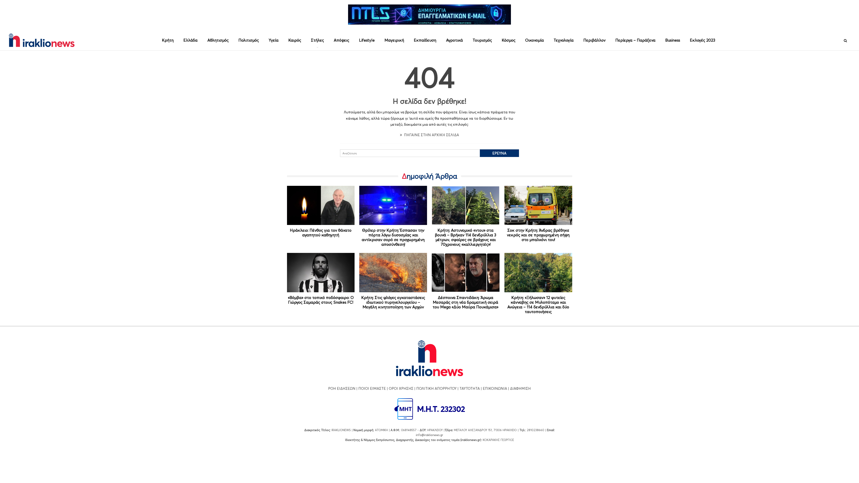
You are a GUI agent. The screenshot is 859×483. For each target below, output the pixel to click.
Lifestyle (367, 40)
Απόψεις (341, 40)
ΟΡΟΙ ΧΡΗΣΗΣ (401, 388)
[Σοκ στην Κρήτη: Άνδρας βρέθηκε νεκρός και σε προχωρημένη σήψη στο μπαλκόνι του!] (538, 205)
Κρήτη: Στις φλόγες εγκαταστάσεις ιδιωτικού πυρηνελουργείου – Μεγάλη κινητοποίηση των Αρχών (393, 302)
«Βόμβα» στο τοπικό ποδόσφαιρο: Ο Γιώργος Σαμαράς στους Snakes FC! (321, 300)
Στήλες (317, 40)
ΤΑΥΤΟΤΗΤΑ (469, 388)
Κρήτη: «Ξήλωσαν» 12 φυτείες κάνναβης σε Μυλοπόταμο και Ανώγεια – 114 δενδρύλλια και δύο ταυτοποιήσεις (538, 304)
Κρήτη (168, 40)
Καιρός (294, 40)
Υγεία (274, 40)
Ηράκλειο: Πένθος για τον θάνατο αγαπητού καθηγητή (320, 232)
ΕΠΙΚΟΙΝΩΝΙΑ (495, 388)
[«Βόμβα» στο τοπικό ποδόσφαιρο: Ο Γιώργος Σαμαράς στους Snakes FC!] (321, 272)
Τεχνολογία (564, 40)
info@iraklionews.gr (429, 435)
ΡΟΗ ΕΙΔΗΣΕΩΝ (341, 388)
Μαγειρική (394, 40)
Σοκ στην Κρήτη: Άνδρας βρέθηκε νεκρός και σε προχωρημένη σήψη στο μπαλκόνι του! (538, 235)
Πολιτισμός (248, 40)
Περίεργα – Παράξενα (635, 40)
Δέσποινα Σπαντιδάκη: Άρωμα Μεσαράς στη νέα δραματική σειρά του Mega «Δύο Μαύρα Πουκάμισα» (465, 302)
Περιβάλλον (594, 40)
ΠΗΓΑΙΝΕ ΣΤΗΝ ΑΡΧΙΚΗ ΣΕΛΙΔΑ (431, 135)
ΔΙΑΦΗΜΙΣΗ (520, 388)
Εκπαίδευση (425, 40)
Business (672, 40)
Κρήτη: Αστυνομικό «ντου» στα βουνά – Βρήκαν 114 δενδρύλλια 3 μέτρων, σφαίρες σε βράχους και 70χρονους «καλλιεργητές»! (465, 237)
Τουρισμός (482, 40)
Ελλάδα (190, 40)
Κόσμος (508, 40)
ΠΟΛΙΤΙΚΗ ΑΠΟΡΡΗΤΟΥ (436, 388)
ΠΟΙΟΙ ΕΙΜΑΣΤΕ (372, 388)
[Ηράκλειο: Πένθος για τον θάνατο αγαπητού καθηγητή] (321, 205)
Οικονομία (534, 40)
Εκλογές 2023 (702, 40)
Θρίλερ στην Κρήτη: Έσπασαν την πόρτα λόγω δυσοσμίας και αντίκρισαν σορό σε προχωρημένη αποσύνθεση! (393, 237)
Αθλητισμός (218, 40)
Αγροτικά (454, 40)
